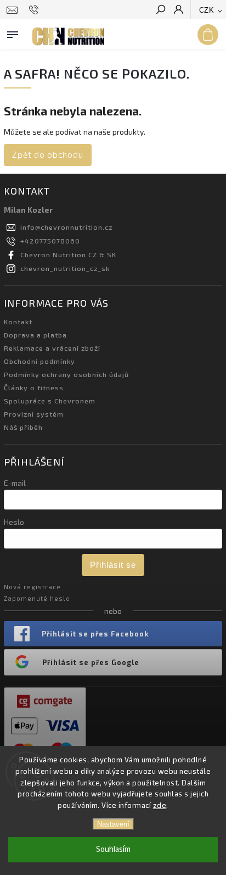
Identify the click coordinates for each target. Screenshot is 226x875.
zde (160, 805)
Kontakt (18, 321)
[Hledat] (160, 10)
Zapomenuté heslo (37, 598)
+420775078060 (50, 240)
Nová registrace (32, 586)
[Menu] (12, 32)
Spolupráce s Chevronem (49, 400)
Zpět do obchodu (47, 154)
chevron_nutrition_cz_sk (65, 268)
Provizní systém (34, 413)
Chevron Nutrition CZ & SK (68, 254)
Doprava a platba (35, 334)
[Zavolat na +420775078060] (35, 10)
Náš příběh (23, 427)
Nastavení (113, 824)
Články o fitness (34, 387)
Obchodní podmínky (39, 361)
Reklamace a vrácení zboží (52, 348)
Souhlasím (113, 849)
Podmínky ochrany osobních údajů (66, 374)
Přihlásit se (113, 564)
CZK (206, 10)
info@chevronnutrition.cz (66, 227)
